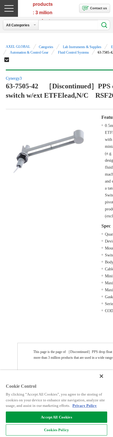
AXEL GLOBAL (18, 47)
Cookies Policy (56, 430)
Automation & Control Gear (29, 52)
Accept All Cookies (56, 417)
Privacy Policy (84, 405)
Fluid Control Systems (73, 52)
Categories (46, 47)
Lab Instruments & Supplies (82, 47)
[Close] (101, 376)
